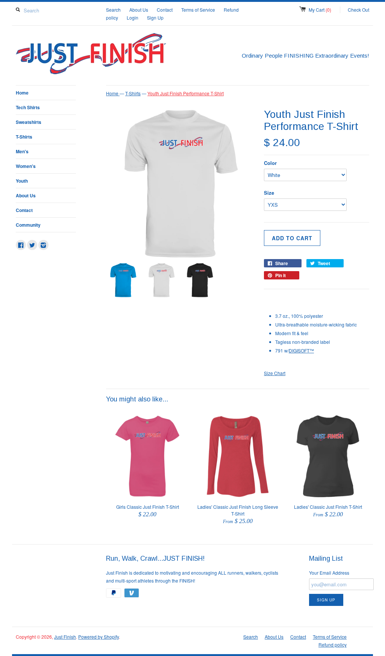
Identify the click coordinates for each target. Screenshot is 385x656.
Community (28, 224)
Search (113, 9)
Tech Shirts (28, 107)
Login (132, 17)
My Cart (320, 9)
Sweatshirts (28, 122)
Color (270, 162)
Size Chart (274, 373)
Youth (22, 180)
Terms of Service (198, 9)
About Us (138, 9)
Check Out (358, 9)
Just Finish (65, 636)
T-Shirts (24, 136)
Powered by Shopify (98, 636)
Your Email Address (329, 572)
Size (269, 192)
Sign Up (155, 17)
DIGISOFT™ (301, 350)
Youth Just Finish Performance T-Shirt (185, 93)
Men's (22, 151)
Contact (165, 9)
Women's (26, 166)
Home (22, 92)
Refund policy (332, 644)
